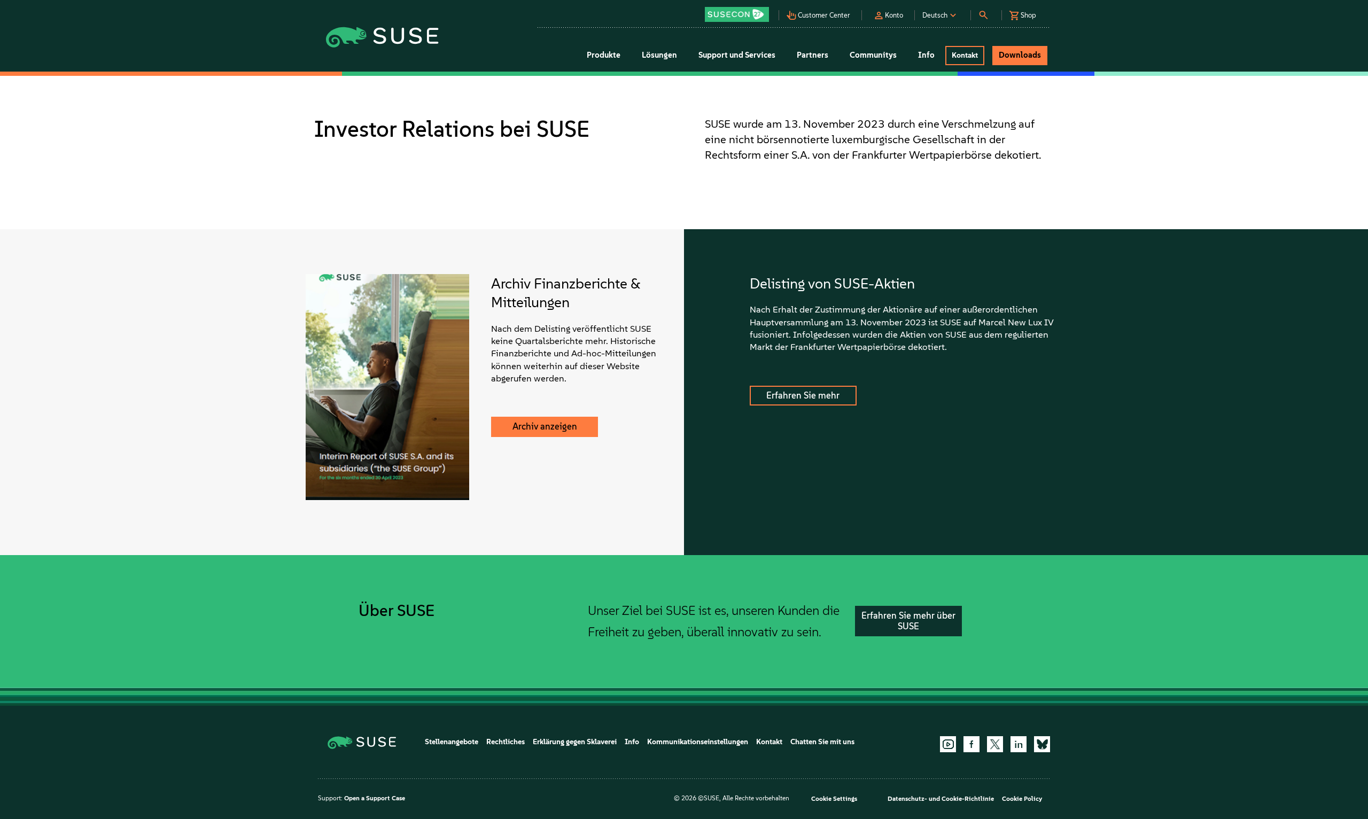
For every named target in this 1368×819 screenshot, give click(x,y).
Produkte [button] (603, 55)
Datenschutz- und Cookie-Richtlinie (941, 798)
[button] (739, 11)
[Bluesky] (1042, 744)
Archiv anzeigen (544, 426)
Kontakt (769, 741)
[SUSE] (366, 741)
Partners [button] (812, 55)
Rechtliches (505, 741)
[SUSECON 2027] (737, 14)
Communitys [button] (873, 55)
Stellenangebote (451, 741)
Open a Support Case (374, 798)
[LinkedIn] (1019, 744)
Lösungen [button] (659, 55)
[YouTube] (948, 744)
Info (632, 741)
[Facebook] (971, 744)
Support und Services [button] (736, 55)
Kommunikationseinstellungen (697, 741)
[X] (995, 744)
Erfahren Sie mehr (803, 395)
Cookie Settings (834, 798)
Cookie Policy (1022, 798)
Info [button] (926, 55)
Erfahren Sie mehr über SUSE (908, 620)
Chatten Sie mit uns (822, 741)
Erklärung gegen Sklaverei (575, 741)
